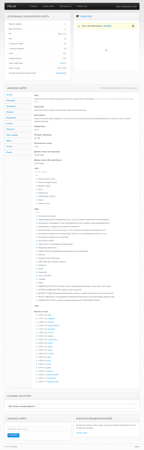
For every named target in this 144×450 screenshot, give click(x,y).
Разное (9, 152)
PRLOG (11, 6)
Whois (8, 141)
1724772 (62, 63)
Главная (33, 6)
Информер (10, 100)
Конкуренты (11, 118)
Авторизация (61, 73)
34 (65, 44)
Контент (9, 95)
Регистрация (126, 6)
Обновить (108, 26)
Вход (135, 6)
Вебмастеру (82, 6)
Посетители (10, 106)
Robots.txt (10, 129)
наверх (137, 446)
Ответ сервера (12, 135)
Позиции (9, 112)
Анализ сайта (48, 6)
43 (65, 49)
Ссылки (9, 123)
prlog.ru (15, 446)
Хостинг (9, 146)
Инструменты (65, 6)
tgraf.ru (85, 16)
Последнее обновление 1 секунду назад (118, 88)
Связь (118, 6)
